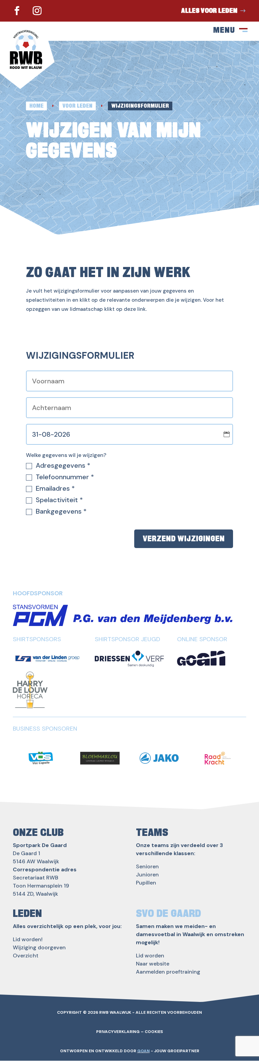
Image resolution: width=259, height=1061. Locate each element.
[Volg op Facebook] (17, 11)
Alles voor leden (209, 10)
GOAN (143, 1051)
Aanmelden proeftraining (168, 971)
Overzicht (25, 955)
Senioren (147, 866)
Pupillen (146, 882)
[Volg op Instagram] (37, 11)
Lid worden (150, 955)
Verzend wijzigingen (184, 539)
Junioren (147, 874)
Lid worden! (27, 939)
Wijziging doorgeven (39, 947)
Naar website (152, 963)
